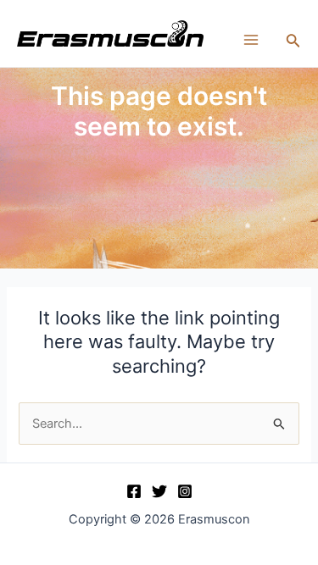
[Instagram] (184, 491)
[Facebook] (134, 491)
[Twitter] (159, 491)
